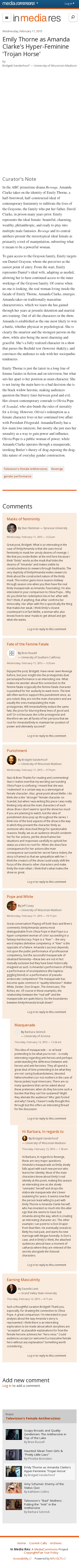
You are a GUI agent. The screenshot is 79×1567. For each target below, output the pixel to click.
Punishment (17, 750)
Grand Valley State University (39, 1293)
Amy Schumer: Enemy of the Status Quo (44, 1486)
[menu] (6, 17)
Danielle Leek (30, 1289)
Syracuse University (55, 528)
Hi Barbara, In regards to (43, 1131)
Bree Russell (29, 653)
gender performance (17, 476)
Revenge (57, 469)
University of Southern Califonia (40, 657)
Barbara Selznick (35, 1032)
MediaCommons (46, 1549)
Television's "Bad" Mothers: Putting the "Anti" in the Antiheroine (43, 1504)
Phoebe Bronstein (40, 1458)
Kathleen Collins (38, 1492)
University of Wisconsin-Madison (55, 66)
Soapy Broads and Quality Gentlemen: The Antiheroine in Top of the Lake (45, 1434)
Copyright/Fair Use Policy (41, 1553)
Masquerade (24, 1025)
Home (21, 1543)
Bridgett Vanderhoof (15, 66)
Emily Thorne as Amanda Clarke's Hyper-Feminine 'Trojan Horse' (47, 1469)
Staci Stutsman (31, 528)
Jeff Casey (28, 906)
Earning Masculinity (23, 1279)
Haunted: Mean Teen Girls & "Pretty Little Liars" (43, 1453)
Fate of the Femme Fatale (28, 644)
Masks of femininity (23, 519)
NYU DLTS (56, 1558)
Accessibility (20, 1558)
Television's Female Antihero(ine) (25, 469)
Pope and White (20, 896)
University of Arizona (37, 1036)
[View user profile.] (12, 528)
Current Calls (38, 1543)
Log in (68, 3)
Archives (56, 1543)
